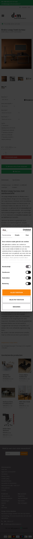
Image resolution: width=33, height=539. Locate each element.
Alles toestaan (16, 292)
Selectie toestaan (16, 299)
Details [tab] (17, 235)
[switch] (28, 272)
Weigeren (16, 307)
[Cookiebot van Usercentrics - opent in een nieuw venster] (23, 230)
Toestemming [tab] (6, 235)
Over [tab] (27, 235)
